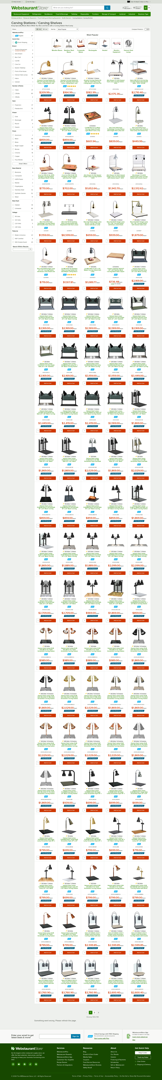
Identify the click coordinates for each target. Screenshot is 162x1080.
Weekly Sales (87, 1057)
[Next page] (98, 1012)
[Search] (30, 249)
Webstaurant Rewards (64, 1054)
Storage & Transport (109, 14)
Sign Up (76, 1036)
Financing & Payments (118, 1060)
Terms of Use (98, 1076)
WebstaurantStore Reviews (92, 1065)
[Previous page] (86, 1012)
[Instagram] (13, 1064)
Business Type (143, 14)
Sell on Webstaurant (117, 1065)
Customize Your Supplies (65, 1060)
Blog (84, 1052)
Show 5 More (23, 163)
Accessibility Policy (111, 1076)
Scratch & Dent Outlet (90, 1054)
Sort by (53, 29)
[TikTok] (30, 1064)
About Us (114, 1052)
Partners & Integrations (65, 1065)
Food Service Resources (91, 1062)
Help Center (17, 2)
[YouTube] (19, 1064)
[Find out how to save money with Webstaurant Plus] (46, 86)
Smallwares (49, 14)
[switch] (147, 29)
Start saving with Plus (101, 1038)
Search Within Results (20, 246)
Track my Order (143, 1057)
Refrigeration (36, 14)
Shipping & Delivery (144, 1064)
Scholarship (115, 1062)
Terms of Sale (76, 1076)
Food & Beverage (62, 14)
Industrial (132, 14)
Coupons (86, 1060)
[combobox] (78, 8)
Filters (14, 29)
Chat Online (141, 1061)
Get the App (31, 2)
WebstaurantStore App (64, 1057)
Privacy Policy (87, 1076)
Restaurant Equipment (21, 14)
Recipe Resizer (62, 1062)
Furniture (95, 14)
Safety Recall (87, 1067)
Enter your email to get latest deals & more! (22, 1036)
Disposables (85, 14)
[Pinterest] (36, 1064)
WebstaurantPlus (62, 1052)
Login (112, 284)
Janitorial (122, 14)
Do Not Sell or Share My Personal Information (135, 1076)
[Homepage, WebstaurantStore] (29, 7)
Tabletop (74, 14)
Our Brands (115, 1054)
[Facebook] (24, 1064)
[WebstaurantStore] (29, 1048)
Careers (113, 1057)
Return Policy (115, 1067)
